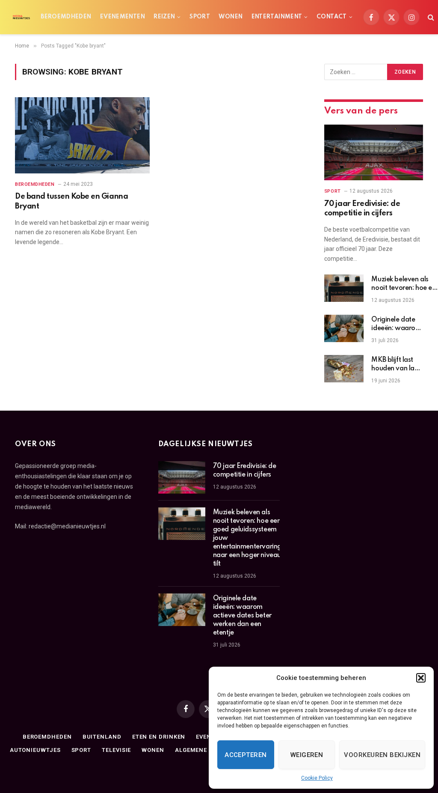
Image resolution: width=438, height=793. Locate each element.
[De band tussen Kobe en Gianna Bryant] (82, 135)
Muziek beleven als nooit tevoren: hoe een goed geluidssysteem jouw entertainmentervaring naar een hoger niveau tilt (247, 538)
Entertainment (277, 17)
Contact (332, 17)
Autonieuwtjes (35, 750)
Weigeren (306, 755)
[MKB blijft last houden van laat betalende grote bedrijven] (344, 368)
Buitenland (102, 736)
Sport (199, 17)
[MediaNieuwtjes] (21, 17)
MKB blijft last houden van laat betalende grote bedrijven (396, 365)
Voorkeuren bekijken (382, 755)
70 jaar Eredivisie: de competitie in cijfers (362, 208)
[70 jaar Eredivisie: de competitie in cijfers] (373, 152)
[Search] (430, 17)
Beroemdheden (66, 17)
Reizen (164, 17)
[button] (421, 678)
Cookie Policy (317, 778)
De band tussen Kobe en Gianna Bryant (71, 201)
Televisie (116, 750)
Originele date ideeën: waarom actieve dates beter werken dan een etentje (396, 324)
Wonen (231, 17)
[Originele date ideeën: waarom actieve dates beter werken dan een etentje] (344, 328)
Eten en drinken (159, 736)
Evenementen (122, 17)
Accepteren (246, 755)
